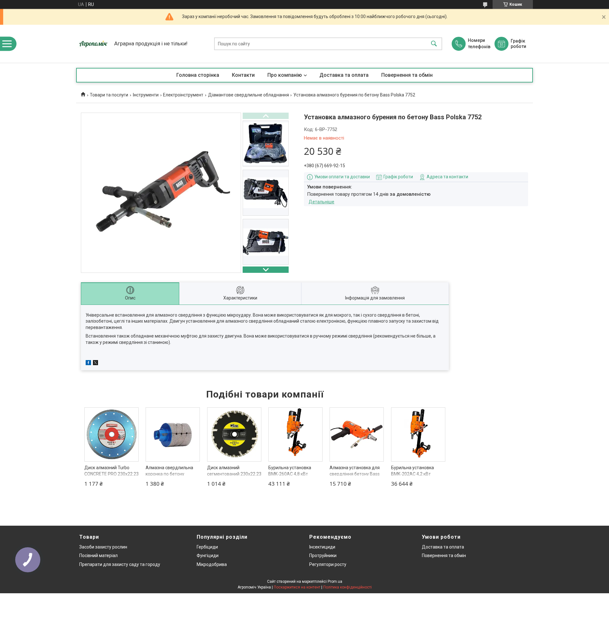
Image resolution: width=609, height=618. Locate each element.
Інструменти (146, 94)
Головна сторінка (197, 75)
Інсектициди (322, 546)
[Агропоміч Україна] (93, 44)
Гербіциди (207, 546)
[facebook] (88, 363)
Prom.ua (335, 581)
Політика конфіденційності (347, 587)
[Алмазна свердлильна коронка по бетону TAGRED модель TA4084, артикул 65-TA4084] (173, 434)
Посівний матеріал (98, 555)
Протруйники (323, 555)
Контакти (243, 75)
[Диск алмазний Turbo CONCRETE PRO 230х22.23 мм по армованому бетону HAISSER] (111, 434)
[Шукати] (434, 44)
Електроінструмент (183, 94)
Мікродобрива (212, 564)
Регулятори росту (327, 564)
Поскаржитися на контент (297, 587)
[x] (95, 363)
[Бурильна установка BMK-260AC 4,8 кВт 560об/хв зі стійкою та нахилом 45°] (295, 434)
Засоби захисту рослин (103, 546)
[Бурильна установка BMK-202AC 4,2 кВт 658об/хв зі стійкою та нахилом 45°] (418, 434)
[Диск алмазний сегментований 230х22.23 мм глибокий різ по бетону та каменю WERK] (234, 434)
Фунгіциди (208, 555)
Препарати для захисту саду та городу (119, 564)
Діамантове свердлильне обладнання (248, 94)
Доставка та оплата (344, 75)
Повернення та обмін (407, 75)
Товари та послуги (109, 94)
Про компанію (284, 75)
